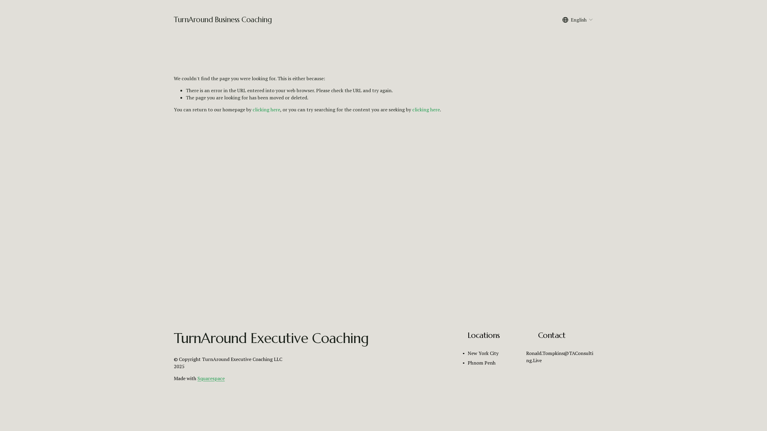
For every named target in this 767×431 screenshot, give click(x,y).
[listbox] (577, 20)
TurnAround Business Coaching (223, 19)
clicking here (266, 109)
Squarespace (211, 378)
